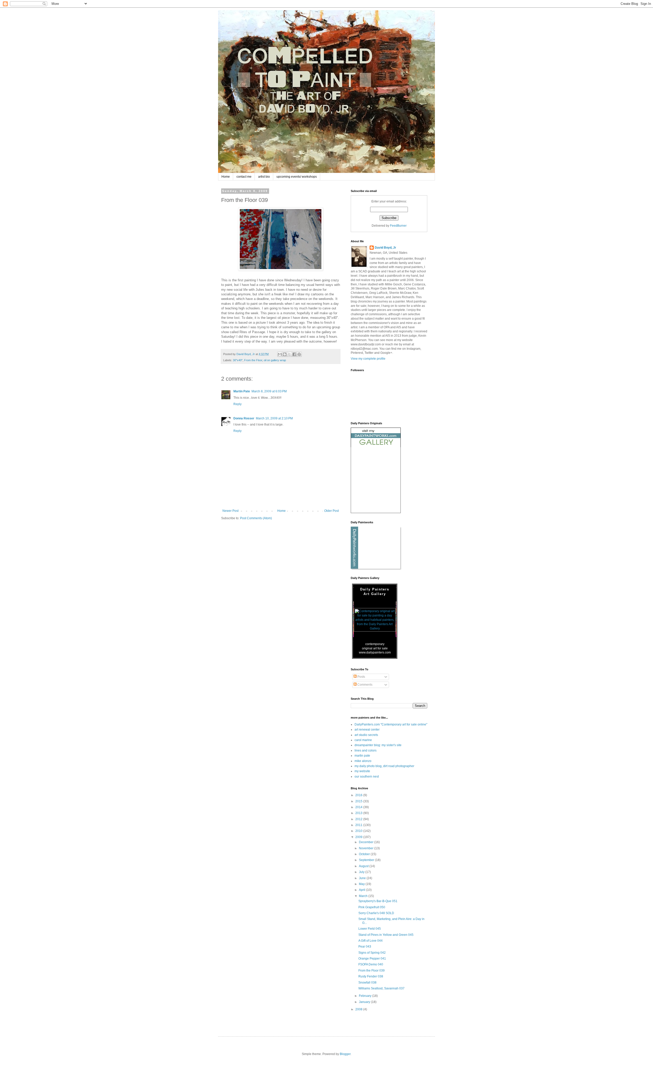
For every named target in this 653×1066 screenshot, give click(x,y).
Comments (364, 684)
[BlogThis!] (284, 354)
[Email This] (279, 354)
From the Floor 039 (371, 970)
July (362, 872)
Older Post (331, 511)
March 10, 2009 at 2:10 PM (274, 418)
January (365, 1002)
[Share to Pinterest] (299, 354)
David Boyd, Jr (385, 247)
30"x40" (238, 360)
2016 (359, 795)
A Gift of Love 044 (370, 940)
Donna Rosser (243, 418)
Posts (361, 677)
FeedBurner (398, 225)
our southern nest (367, 776)
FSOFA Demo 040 (370, 964)
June (363, 878)
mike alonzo (363, 761)
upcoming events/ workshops (297, 176)
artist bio (264, 176)
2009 (359, 837)
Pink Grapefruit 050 (371, 907)
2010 (359, 831)
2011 (359, 825)
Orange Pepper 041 (372, 958)
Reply (237, 404)
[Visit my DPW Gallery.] (375, 446)
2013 (359, 813)
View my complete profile (368, 358)
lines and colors (365, 750)
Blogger (345, 1054)
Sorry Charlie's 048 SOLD (376, 913)
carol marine (363, 740)
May (362, 884)
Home (225, 176)
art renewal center (367, 729)
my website (362, 771)
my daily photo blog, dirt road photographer (384, 766)
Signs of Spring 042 (372, 952)
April (362, 890)
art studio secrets (366, 735)
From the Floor (253, 360)
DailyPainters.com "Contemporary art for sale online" (391, 724)
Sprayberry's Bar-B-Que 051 (377, 901)
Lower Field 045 (369, 928)
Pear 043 (364, 946)
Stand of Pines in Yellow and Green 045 (385, 935)
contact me (244, 176)
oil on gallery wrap (275, 360)
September (367, 860)
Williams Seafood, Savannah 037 (381, 988)
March (363, 896)
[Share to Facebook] (294, 354)
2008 (359, 1009)
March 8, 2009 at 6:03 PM (269, 391)
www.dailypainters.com (375, 652)
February (365, 996)
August (364, 866)
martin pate (362, 755)
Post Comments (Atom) (256, 518)
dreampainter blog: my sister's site (378, 745)
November (366, 848)
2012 (359, 819)
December (366, 842)
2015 (359, 801)
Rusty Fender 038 (370, 976)
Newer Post (230, 511)
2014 (359, 807)
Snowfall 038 (367, 982)
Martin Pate (241, 391)
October (365, 854)
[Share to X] (289, 354)
